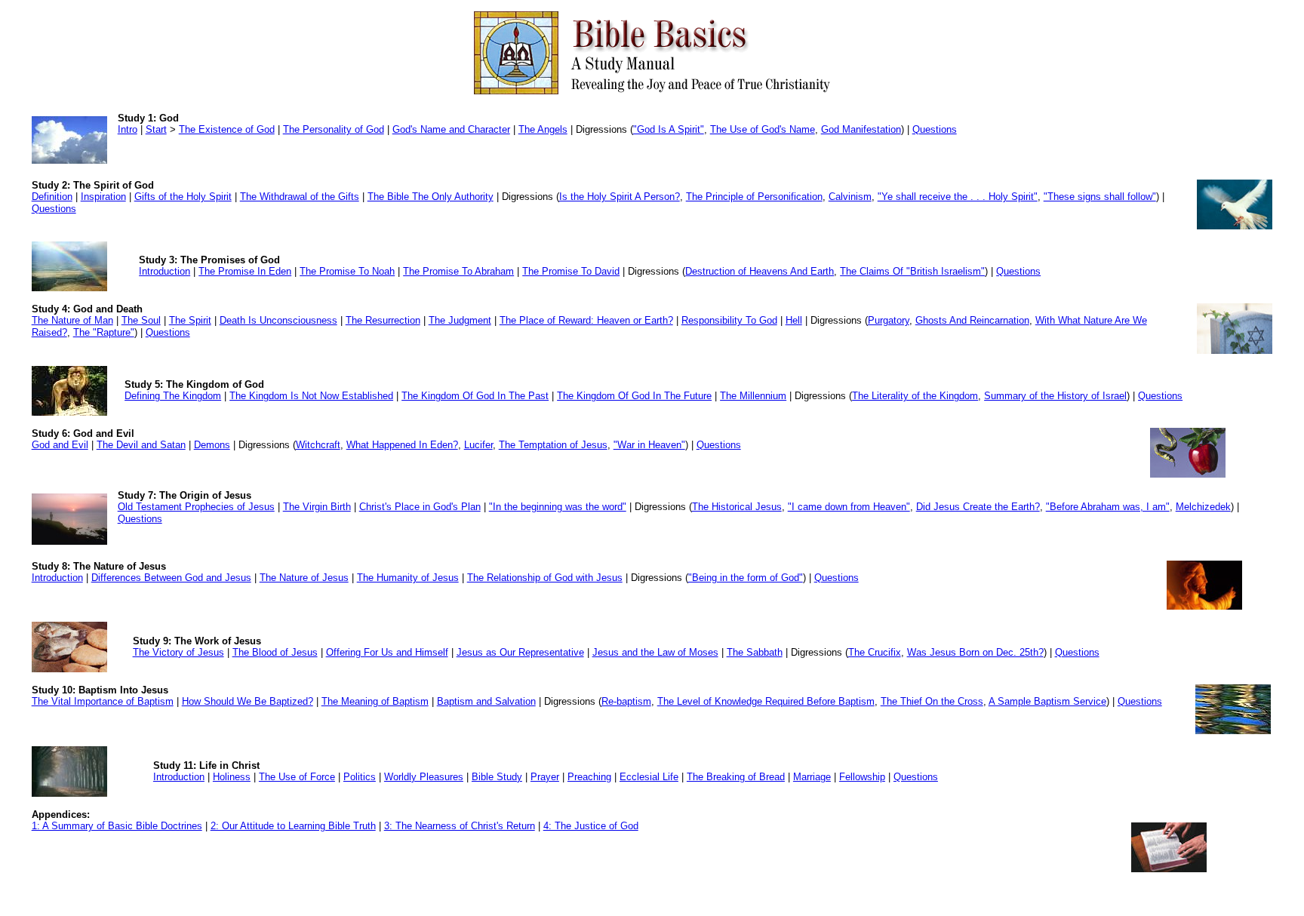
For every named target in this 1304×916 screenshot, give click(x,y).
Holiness (232, 776)
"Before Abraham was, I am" (1108, 506)
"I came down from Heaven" (849, 506)
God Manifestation (861, 129)
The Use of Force (297, 776)
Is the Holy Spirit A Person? (619, 196)
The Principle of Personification (754, 196)
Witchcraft (318, 444)
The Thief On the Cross (932, 701)
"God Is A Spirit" (668, 129)
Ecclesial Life (649, 776)
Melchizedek (1203, 506)
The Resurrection (383, 320)
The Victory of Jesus (178, 652)
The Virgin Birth (317, 506)
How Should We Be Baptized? (247, 701)
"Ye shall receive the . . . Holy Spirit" (958, 196)
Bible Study (497, 776)
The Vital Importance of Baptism (103, 701)
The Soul (141, 320)
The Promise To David (571, 271)
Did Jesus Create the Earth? (978, 506)
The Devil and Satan (141, 444)
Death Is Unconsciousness (278, 320)
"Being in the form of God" (745, 577)
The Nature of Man (72, 320)
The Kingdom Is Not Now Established (311, 395)
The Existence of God (227, 129)
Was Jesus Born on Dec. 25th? (975, 652)
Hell (794, 320)
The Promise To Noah (347, 271)
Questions (934, 129)
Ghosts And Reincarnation (972, 320)
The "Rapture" (103, 332)
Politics (359, 776)
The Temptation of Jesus (553, 444)
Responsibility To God (729, 320)
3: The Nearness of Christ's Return (459, 825)
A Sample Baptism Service (1047, 701)
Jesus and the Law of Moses (655, 652)
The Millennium (753, 395)
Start (156, 129)
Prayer (545, 776)
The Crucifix (874, 652)
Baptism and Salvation (486, 701)
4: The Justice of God (590, 825)
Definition (52, 196)
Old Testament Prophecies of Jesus (196, 506)
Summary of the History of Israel (1055, 395)
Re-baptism (626, 701)
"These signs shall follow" (1100, 196)
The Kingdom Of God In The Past (475, 395)
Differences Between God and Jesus (171, 577)
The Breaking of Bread (736, 776)
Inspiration (103, 196)
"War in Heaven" (649, 444)
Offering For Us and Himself (387, 652)
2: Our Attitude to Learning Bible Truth (293, 825)
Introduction (164, 271)
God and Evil (60, 444)
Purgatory (888, 320)
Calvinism (850, 196)
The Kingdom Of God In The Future (634, 395)
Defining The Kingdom (173, 395)
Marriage (812, 776)
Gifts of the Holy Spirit (183, 196)
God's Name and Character (451, 129)
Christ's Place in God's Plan (420, 506)
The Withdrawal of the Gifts (299, 196)
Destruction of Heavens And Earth (759, 271)
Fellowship (862, 776)
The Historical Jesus (737, 506)
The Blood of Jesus (275, 652)
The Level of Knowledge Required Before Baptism (766, 701)
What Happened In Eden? (402, 444)
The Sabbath (755, 652)
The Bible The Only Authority (431, 196)
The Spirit (190, 320)
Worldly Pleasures (423, 776)
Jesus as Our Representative (520, 652)
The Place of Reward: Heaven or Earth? (586, 320)
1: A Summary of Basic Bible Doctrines (117, 825)
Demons (212, 444)
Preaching (589, 776)
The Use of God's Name (762, 129)
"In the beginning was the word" (557, 506)
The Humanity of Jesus (408, 577)
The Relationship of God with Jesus (545, 577)
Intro (127, 129)
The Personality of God (333, 129)
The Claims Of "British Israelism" (912, 271)
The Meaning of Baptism (375, 701)
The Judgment (460, 320)
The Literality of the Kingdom (915, 395)
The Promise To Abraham (458, 271)
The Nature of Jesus (304, 577)
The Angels (542, 129)
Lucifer (478, 444)
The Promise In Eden (244, 271)
